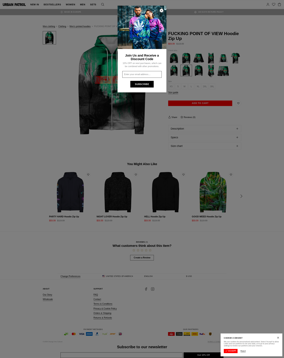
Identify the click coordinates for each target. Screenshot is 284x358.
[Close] (278, 337)
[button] (142, 179)
